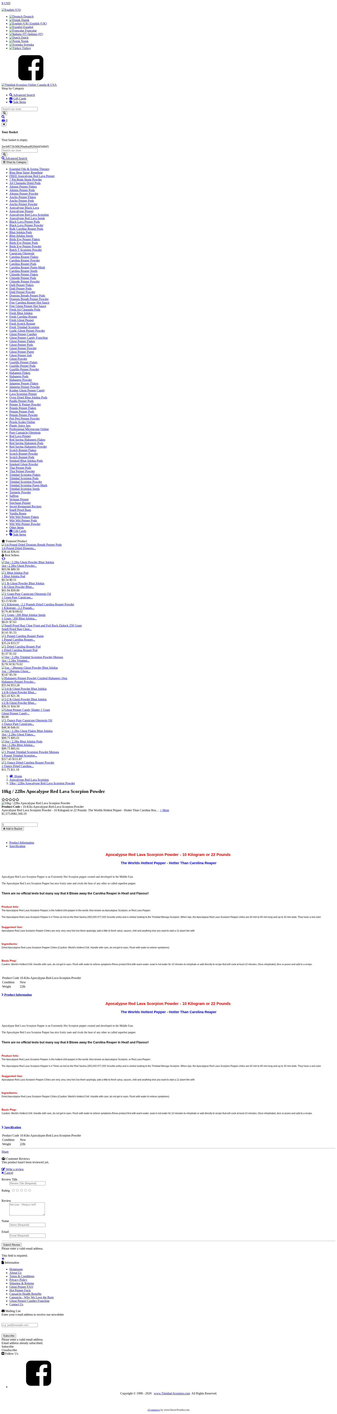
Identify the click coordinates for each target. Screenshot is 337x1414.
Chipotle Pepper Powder (24, 281)
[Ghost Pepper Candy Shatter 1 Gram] (26, 709)
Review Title (9, 1179)
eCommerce (154, 1410)
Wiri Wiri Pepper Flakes (24, 517)
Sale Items (19, 102)
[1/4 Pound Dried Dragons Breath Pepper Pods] (32, 544)
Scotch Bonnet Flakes (22, 450)
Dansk (24, 20)
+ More (164, 810)
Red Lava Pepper (20, 436)
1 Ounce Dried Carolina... (18, 766)
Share (5, 1151)
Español (27, 27)
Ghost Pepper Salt (20, 355)
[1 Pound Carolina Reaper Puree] (23, 636)
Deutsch (28, 16)
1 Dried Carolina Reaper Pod (19, 650)
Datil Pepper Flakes (21, 285)
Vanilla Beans (17, 513)
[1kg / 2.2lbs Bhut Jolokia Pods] (22, 741)
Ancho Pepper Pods (21, 200)
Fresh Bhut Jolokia (21, 313)
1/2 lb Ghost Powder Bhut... (19, 702)
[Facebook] (31, 81)
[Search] (4, 113)
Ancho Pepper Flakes (22, 197)
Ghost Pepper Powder (22, 348)
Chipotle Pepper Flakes (23, 274)
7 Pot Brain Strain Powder (25, 179)
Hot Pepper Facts (20, 1290)
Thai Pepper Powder (22, 471)
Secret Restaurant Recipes (25, 506)
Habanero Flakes (19, 372)
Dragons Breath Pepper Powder (29, 299)
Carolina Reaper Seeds (23, 271)
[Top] (3, 1259)
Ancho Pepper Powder (23, 204)
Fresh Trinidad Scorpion (24, 327)
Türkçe (26, 48)
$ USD (6, 3)
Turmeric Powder (20, 492)
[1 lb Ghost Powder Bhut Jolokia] (23, 583)
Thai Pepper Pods (20, 467)
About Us (15, 1272)
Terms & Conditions (21, 1276)
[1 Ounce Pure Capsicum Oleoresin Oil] (27, 720)
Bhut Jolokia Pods (20, 232)
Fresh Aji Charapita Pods (24, 309)
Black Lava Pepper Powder (26, 225)
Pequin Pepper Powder (23, 415)
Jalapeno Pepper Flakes (23, 383)
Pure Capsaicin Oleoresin (25, 432)
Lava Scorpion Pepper (23, 394)
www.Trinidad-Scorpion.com (172, 1393)
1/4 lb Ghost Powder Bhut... (19, 692)
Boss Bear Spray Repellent (26, 172)
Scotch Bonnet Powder (23, 453)
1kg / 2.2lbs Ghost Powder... (19, 565)
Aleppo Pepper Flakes (23, 186)
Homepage (16, 1269)
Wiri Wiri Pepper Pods (23, 520)
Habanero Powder (20, 380)
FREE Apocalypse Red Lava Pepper (32, 176)
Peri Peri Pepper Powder (24, 418)
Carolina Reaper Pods (22, 264)
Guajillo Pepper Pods (22, 365)
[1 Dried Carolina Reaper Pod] (21, 646)
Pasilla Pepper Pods (21, 401)
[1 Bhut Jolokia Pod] (15, 572)
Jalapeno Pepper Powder (24, 387)
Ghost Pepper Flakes (22, 341)
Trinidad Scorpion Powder (25, 481)
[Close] (4, 124)
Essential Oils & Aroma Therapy (29, 169)
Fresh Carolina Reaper (23, 316)
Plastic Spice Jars (19, 425)
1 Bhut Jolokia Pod (13, 576)
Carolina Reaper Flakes (23, 257)
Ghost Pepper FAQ (21, 1286)
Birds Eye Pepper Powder (25, 246)
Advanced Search (23, 95)
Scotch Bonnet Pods (21, 457)
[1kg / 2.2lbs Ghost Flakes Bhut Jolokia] (27, 731)
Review (6, 1200)
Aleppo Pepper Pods (22, 190)
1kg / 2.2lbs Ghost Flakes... (18, 734)
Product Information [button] (18, 994)
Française (30, 30)
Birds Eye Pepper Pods (23, 242)
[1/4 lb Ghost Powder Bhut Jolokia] (24, 688)
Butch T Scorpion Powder (25, 249)
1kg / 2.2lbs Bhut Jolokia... (18, 745)
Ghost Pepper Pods (21, 344)
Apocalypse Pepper (21, 211)
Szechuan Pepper (20, 503)
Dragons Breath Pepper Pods (27, 295)
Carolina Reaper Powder (24, 260)
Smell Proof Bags (20, 510)
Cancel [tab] (8, 1172)
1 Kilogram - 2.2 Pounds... (18, 608)
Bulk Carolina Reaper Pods (26, 228)
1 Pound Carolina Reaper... (18, 639)
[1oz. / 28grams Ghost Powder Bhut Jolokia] (30, 667)
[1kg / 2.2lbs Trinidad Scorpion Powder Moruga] (32, 657)
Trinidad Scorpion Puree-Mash (28, 485)
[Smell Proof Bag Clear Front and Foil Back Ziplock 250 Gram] (42, 625)
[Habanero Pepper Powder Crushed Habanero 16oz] (34, 678)
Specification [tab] (17, 846)
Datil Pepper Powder (22, 292)
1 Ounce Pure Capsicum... (18, 724)
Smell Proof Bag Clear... (17, 629)
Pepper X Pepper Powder (25, 404)
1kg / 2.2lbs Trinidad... (15, 660)
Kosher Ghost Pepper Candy (27, 390)
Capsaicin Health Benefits (25, 1293)
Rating (6, 1190)
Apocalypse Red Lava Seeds (27, 218)
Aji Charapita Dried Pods (25, 183)
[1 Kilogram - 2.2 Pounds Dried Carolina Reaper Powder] (38, 604)
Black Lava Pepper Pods (24, 221)
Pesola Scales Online (22, 422)
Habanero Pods (18, 376)
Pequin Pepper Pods (21, 411)
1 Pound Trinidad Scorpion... (19, 755)
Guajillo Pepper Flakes (23, 362)
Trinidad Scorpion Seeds (24, 488)
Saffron (14, 495)
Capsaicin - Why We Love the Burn (31, 1297)
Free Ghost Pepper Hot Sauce (27, 306)
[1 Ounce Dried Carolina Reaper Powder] (28, 762)
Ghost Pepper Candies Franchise (29, 1301)
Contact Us (16, 1304)
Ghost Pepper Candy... (15, 713)
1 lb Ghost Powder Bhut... (18, 586)
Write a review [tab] (14, 1169)
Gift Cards (19, 98)
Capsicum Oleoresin (21, 253)
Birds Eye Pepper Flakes (24, 239)
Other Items (16, 527)
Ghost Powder (18, 358)
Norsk (24, 41)
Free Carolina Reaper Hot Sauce (29, 302)
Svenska (28, 44)
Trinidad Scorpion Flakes (24, 474)
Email (5, 1231)
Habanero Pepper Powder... (18, 681)
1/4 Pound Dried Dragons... (19, 548)
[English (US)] (11, 10)
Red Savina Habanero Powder (28, 446)
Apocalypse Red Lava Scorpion (29, 214)
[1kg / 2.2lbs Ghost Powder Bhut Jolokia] (28, 562)
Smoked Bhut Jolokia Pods (26, 460)
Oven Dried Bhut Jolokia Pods (28, 397)
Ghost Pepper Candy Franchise (28, 337)
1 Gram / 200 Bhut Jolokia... (19, 618)
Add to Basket (13, 828)
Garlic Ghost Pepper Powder (27, 330)
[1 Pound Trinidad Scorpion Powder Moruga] (30, 752)
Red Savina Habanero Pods (26, 443)
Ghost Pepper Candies (23, 334)
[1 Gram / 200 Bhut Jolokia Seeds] (23, 615)
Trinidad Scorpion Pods (23, 478)
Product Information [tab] (21, 842)
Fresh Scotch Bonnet (22, 323)
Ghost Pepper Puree (21, 351)
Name (5, 1221)
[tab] (168, 995)
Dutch (24, 37)
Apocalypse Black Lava (24, 207)
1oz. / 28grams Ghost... (16, 671)
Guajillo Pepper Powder (24, 369)
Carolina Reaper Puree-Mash (27, 267)
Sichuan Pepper (19, 499)
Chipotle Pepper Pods (22, 278)
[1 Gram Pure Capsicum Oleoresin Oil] (26, 594)
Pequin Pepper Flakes (22, 408)
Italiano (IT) (35, 34)
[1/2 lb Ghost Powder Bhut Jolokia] (24, 699)
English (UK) (38, 23)
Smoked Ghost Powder (23, 464)
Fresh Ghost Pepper (21, 320)
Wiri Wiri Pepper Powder (24, 524)
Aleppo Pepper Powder (23, 193)
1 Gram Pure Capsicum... (17, 597)
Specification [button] (12, 1127)
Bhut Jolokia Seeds (21, 235)
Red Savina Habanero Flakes (27, 439)
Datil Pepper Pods (20, 288)
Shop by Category (16, 162)
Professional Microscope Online (29, 429)
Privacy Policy (18, 1279)
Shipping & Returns (21, 1283)
